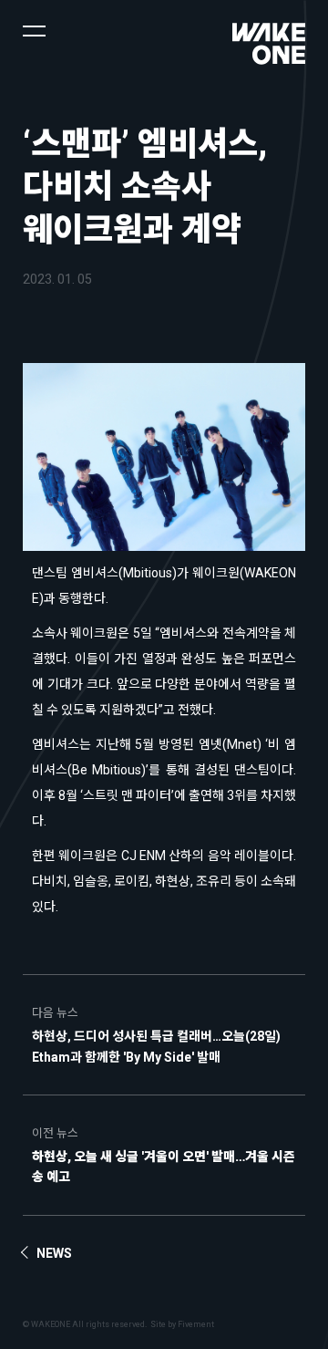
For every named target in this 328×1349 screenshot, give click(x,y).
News (54, 1253)
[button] (34, 30)
